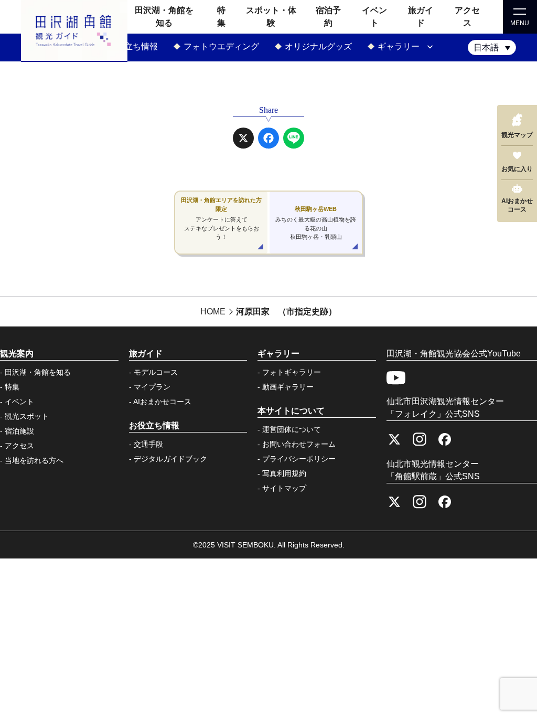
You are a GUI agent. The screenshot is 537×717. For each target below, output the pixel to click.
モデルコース (156, 372)
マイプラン (152, 387)
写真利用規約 (284, 473)
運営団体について (291, 429)
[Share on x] (243, 138)
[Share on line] (293, 138)
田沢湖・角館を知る (38, 372)
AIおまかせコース (162, 401)
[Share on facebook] (268, 138)
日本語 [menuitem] (486, 47)
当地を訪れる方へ (34, 460)
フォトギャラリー (291, 372)
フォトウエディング (221, 46)
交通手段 (148, 444)
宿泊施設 (19, 431)
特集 (12, 387)
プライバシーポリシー (299, 459)
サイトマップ (284, 488)
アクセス (19, 445)
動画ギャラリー (288, 387)
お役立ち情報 (133, 46)
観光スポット (27, 416)
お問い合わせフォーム (299, 444)
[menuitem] (492, 47)
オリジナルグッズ (318, 46)
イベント (19, 401)
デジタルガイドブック (170, 459)
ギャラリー (399, 46)
